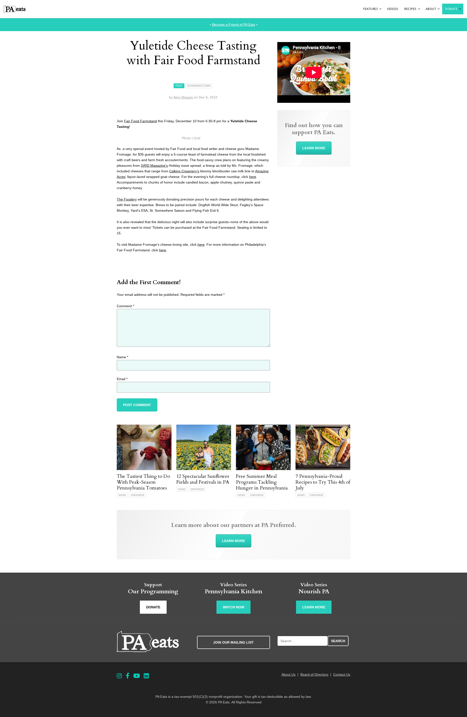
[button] (380, 9)
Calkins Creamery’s (184, 171)
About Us (288, 674)
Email (122, 379)
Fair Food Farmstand (140, 121)
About (431, 9)
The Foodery (127, 199)
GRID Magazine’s (154, 165)
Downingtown (199, 86)
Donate (451, 9)
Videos (392, 9)
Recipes (410, 9)
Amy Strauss (183, 97)
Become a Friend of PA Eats (233, 24)
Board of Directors (314, 674)
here (252, 177)
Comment (125, 306)
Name (122, 357)
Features (370, 9)
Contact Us (341, 674)
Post (179, 86)
